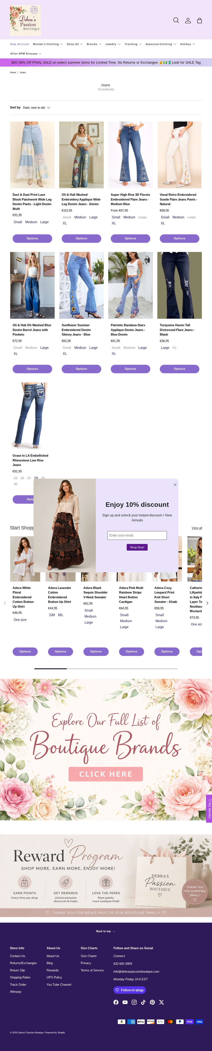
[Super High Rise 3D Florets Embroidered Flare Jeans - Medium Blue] (130, 155)
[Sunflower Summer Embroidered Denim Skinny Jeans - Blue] (81, 285)
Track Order (18, 984)
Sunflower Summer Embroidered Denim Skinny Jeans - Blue (76, 329)
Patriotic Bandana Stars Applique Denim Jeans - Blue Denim (128, 329)
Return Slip (17, 970)
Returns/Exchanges (23, 963)
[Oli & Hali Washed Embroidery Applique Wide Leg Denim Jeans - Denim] (81, 155)
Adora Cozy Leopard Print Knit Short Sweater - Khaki (165, 595)
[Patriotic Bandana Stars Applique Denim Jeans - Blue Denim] (130, 285)
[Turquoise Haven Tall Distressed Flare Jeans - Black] (179, 285)
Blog (50, 963)
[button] (199, 20)
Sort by (15, 107)
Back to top (104, 931)
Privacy (86, 963)
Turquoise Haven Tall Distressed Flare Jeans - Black (177, 329)
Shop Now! (137, 547)
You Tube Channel (59, 984)
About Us (53, 956)
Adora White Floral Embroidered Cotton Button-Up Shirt (23, 597)
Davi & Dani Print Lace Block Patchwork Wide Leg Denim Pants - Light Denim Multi (32, 201)
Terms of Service (92, 970)
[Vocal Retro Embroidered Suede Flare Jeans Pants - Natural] (179, 155)
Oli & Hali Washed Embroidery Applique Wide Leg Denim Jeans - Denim (81, 199)
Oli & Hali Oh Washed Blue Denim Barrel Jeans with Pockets (32, 329)
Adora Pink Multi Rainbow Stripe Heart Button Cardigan (131, 595)
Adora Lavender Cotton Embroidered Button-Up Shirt (59, 595)
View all (197, 528)
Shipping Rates (20, 977)
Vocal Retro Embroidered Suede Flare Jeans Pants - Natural (178, 199)
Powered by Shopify (55, 1032)
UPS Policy (54, 977)
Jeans (23, 72)
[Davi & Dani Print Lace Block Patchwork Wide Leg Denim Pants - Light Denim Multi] (32, 155)
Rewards (53, 970)
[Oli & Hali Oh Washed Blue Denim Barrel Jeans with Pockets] (32, 285)
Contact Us (17, 956)
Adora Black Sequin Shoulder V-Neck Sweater (95, 592)
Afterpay (15, 991)
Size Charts (89, 956)
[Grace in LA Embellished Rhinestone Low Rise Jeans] (32, 415)
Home (13, 72)
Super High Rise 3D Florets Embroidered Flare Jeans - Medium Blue (130, 199)
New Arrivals (19, 44)
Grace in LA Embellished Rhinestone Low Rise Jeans (30, 460)
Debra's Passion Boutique (31, 1032)
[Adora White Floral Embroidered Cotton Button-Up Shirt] (25, 558)
